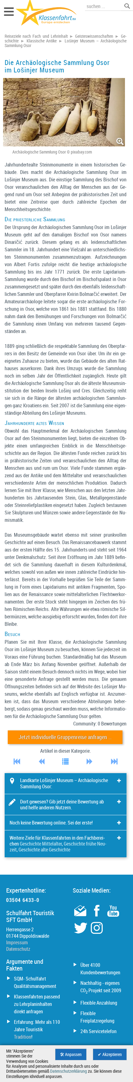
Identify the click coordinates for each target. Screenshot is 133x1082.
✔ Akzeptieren (110, 1054)
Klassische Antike (42, 41)
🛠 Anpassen (71, 1054)
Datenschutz (18, 949)
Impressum (17, 942)
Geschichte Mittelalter (41, 843)
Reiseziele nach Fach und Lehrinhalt (36, 36)
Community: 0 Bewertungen (100, 723)
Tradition (22, 1036)
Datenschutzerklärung (68, 1071)
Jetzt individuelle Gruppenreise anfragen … (65, 737)
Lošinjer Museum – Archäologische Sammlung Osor (66, 43)
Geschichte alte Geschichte (44, 849)
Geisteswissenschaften (94, 36)
